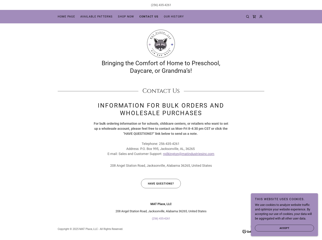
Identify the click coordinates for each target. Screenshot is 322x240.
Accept (284, 228)
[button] (261, 16)
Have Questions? (161, 183)
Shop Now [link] (126, 16)
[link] (254, 16)
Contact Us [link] (148, 16)
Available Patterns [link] (96, 16)
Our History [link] (174, 16)
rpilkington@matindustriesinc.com (188, 154)
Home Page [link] (66, 16)
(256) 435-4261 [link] (161, 5)
